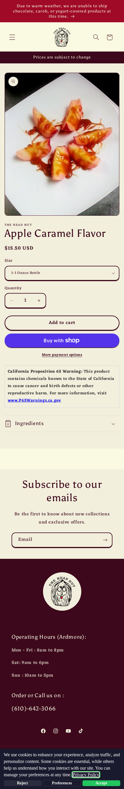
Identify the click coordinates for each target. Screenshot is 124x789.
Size (9, 261)
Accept (101, 783)
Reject (22, 783)
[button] (12, 37)
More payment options (62, 355)
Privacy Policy (86, 774)
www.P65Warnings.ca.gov (34, 400)
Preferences (62, 783)
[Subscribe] (105, 539)
